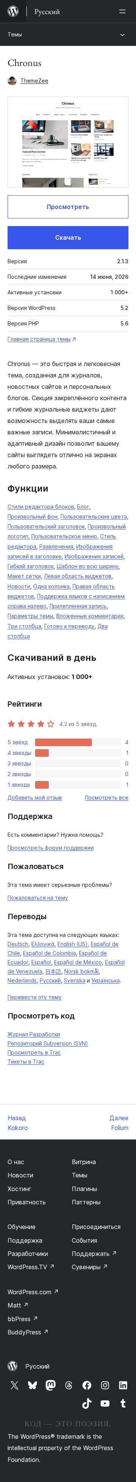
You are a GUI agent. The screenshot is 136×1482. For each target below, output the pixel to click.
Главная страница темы (39, 339)
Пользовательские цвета (93, 516)
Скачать (68, 237)
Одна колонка (51, 586)
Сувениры (90, 1267)
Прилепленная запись (78, 606)
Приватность (27, 1202)
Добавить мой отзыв (35, 797)
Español (41, 962)
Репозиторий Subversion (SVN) (48, 1043)
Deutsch (18, 944)
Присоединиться (96, 1227)
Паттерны (86, 1202)
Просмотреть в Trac (34, 1052)
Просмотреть (68, 207)
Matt (18, 1305)
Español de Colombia (49, 953)
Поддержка (25, 1240)
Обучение (22, 1227)
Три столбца (24, 626)
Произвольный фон (32, 516)
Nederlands (22, 980)
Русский (50, 980)
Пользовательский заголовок (46, 526)
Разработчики (28, 1253)
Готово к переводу (69, 626)
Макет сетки (24, 576)
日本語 (53, 971)
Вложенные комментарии (90, 616)
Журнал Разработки (34, 1034)
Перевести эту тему (35, 997)
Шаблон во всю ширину (88, 566)
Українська (105, 980)
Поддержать (94, 1253)
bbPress (23, 1319)
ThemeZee (34, 80)
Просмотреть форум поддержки (51, 847)
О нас (16, 1162)
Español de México (78, 962)
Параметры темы (30, 616)
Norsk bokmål (81, 971)
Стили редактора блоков (41, 506)
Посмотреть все (106, 797)
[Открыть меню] (124, 11)
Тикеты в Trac (26, 1061)
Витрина (84, 1162)
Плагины (84, 1189)
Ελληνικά (42, 944)
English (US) (72, 944)
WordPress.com (33, 1292)
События (84, 1240)
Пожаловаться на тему (38, 897)
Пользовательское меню (64, 536)
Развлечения (56, 546)
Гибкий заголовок (31, 566)
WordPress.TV (31, 1267)
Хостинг (19, 1189)
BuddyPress (28, 1332)
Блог (83, 506)
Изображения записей (94, 556)
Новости (19, 586)
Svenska (74, 980)
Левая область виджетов (77, 576)
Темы (15, 34)
